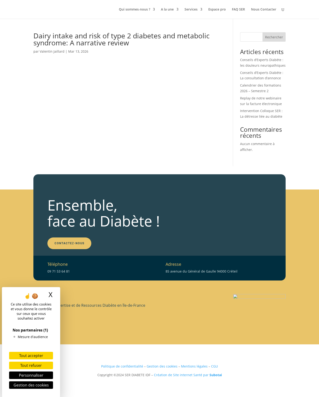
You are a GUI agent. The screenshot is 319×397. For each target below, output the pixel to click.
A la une (167, 9)
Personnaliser (31, 375)
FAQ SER (238, 9)
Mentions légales (194, 366)
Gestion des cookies (162, 366)
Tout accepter (31, 355)
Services (191, 9)
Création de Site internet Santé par (188, 375)
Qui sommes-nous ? (134, 9)
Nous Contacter (263, 9)
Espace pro (217, 9)
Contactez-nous (69, 243)
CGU (214, 366)
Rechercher (274, 37)
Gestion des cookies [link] (31, 385)
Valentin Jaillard (52, 51)
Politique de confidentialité (122, 366)
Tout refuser (31, 365)
